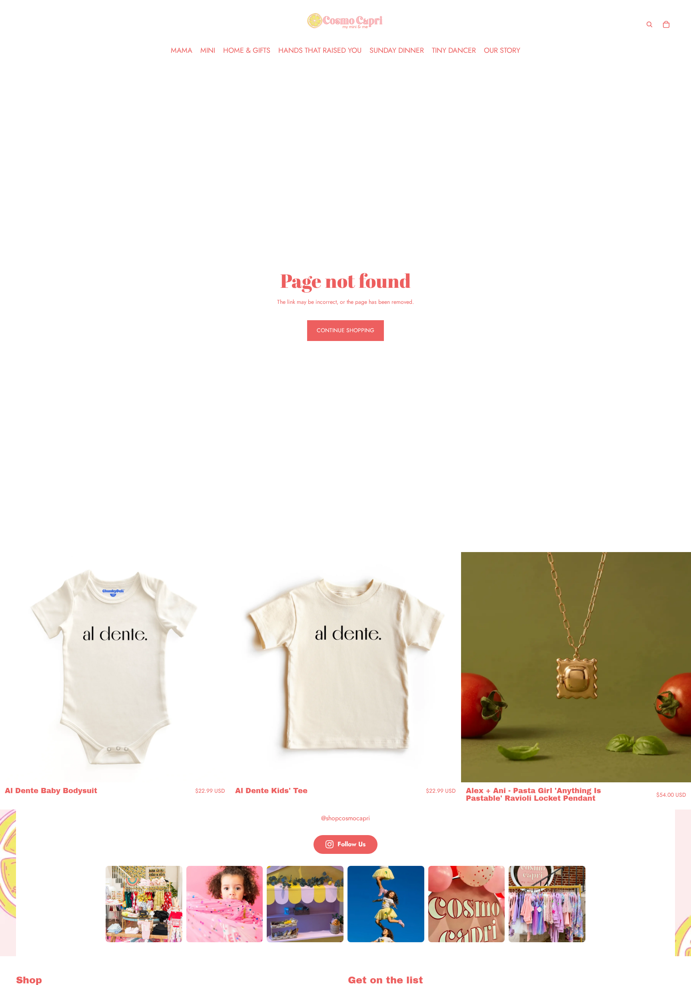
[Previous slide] (12, 667)
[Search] (649, 24)
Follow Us (351, 844)
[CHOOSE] (218, 770)
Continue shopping (345, 330)
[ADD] (678, 770)
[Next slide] (218, 667)
